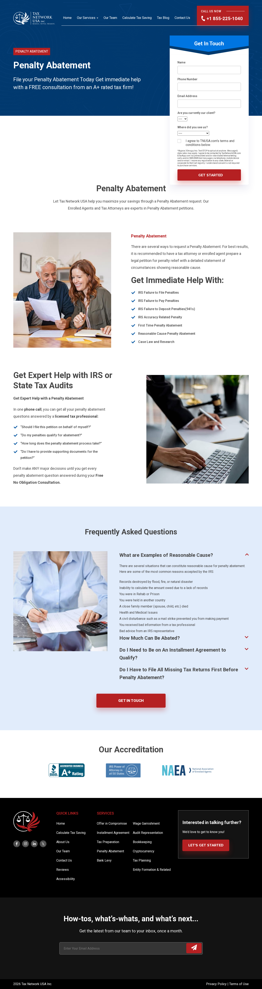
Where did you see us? (192, 127)
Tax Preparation (108, 842)
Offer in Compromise (112, 823)
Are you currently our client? (196, 113)
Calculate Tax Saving (137, 18)
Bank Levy (104, 860)
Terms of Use (239, 984)
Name (181, 62)
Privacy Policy (216, 984)
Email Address (187, 96)
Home (67, 18)
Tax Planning (142, 860)
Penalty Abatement (110, 851)
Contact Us (182, 18)
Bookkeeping (142, 842)
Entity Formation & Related (152, 870)
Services (105, 813)
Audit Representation (148, 833)
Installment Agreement (113, 833)
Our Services (86, 18)
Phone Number (187, 79)
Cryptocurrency (143, 851)
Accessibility (65, 879)
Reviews (62, 870)
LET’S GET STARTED (206, 845)
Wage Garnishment (146, 823)
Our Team (110, 18)
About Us (62, 842)
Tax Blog (163, 18)
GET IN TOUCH (131, 700)
